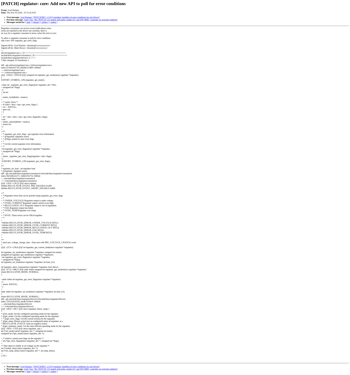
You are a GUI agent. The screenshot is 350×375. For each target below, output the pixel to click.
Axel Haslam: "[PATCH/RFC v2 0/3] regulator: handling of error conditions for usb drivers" (60, 17)
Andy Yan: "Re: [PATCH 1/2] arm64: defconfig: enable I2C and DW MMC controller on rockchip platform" (71, 20)
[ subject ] (44, 22)
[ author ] (53, 22)
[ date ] (29, 22)
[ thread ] (36, 22)
